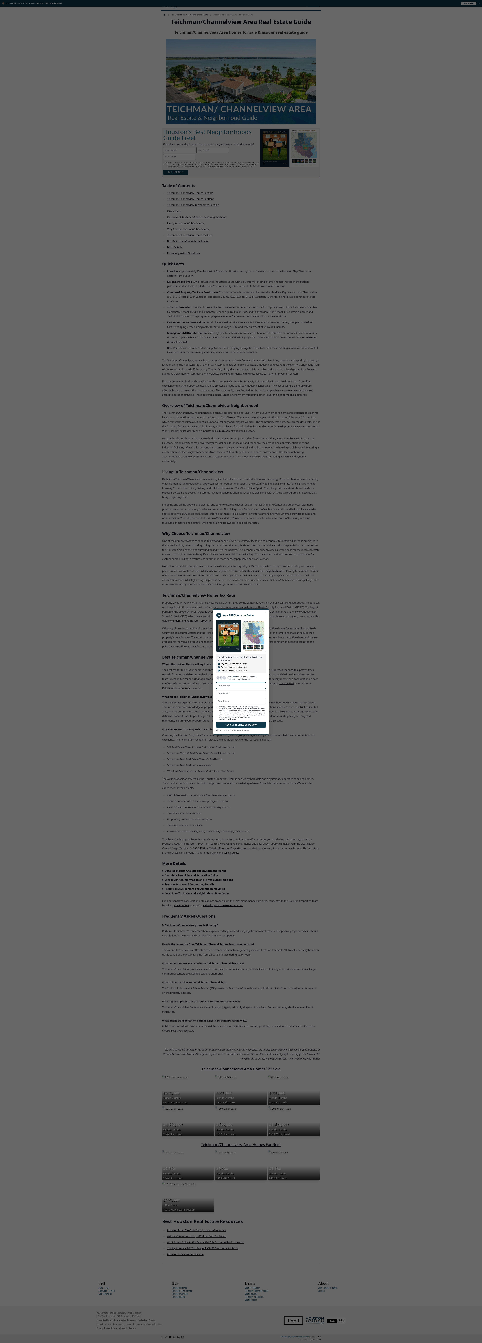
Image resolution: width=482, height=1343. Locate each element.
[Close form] (266, 611)
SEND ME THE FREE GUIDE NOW (241, 724)
